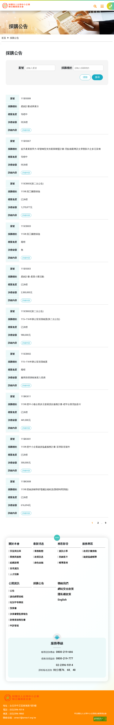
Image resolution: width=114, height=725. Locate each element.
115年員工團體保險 (30, 191)
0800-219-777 (64, 658)
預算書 (13, 608)
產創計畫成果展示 (30, 106)
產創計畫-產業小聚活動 (32, 276)
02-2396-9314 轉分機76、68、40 (64, 667)
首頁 (3, 38)
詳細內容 (26, 130)
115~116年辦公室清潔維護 (34, 361)
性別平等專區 (16, 602)
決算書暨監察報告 (19, 614)
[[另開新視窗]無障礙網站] (100, 719)
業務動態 (38, 551)
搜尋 (97, 77)
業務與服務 (15, 557)
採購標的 (66, 67)
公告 (12, 590)
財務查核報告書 (18, 619)
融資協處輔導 (90, 557)
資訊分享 (63, 551)
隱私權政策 (64, 594)
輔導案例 (63, 562)
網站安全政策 (66, 588)
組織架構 (14, 562)
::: (2, 3)
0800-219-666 (64, 651)
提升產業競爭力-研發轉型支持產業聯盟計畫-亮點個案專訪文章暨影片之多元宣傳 (61, 149)
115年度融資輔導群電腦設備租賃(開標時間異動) (44, 489)
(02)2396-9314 (17, 709)
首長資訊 (14, 568)
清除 (85, 77)
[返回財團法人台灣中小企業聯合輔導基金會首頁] (16, 5)
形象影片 (63, 557)
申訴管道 (14, 625)
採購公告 (38, 583)
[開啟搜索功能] (95, 6)
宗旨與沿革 (15, 551)
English (62, 599)
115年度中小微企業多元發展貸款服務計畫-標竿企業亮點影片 (51, 404)
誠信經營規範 (16, 596)
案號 (21, 67)
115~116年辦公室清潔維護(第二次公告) (40, 319)
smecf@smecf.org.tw (25, 717)
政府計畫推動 (90, 551)
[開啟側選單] (102, 6)
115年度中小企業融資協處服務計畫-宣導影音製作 (45, 447)
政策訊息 (38, 557)
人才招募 (14, 574)
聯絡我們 (63, 583)
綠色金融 (38, 562)
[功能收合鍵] (57, 538)
